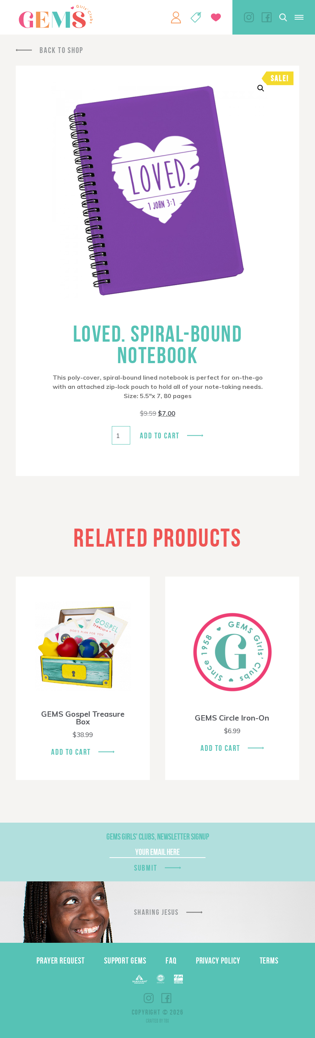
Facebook (267, 17)
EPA (178, 979)
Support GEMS (125, 960)
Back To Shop (61, 50)
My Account (176, 17)
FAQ (171, 960)
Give (216, 17)
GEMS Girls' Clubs (55, 16)
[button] (261, 88)
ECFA (160, 978)
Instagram (249, 17)
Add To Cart (71, 752)
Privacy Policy (218, 960)
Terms (269, 960)
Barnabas (140, 979)
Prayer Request (60, 960)
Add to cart (159, 435)
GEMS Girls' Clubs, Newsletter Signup (157, 836)
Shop (196, 17)
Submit (145, 868)
